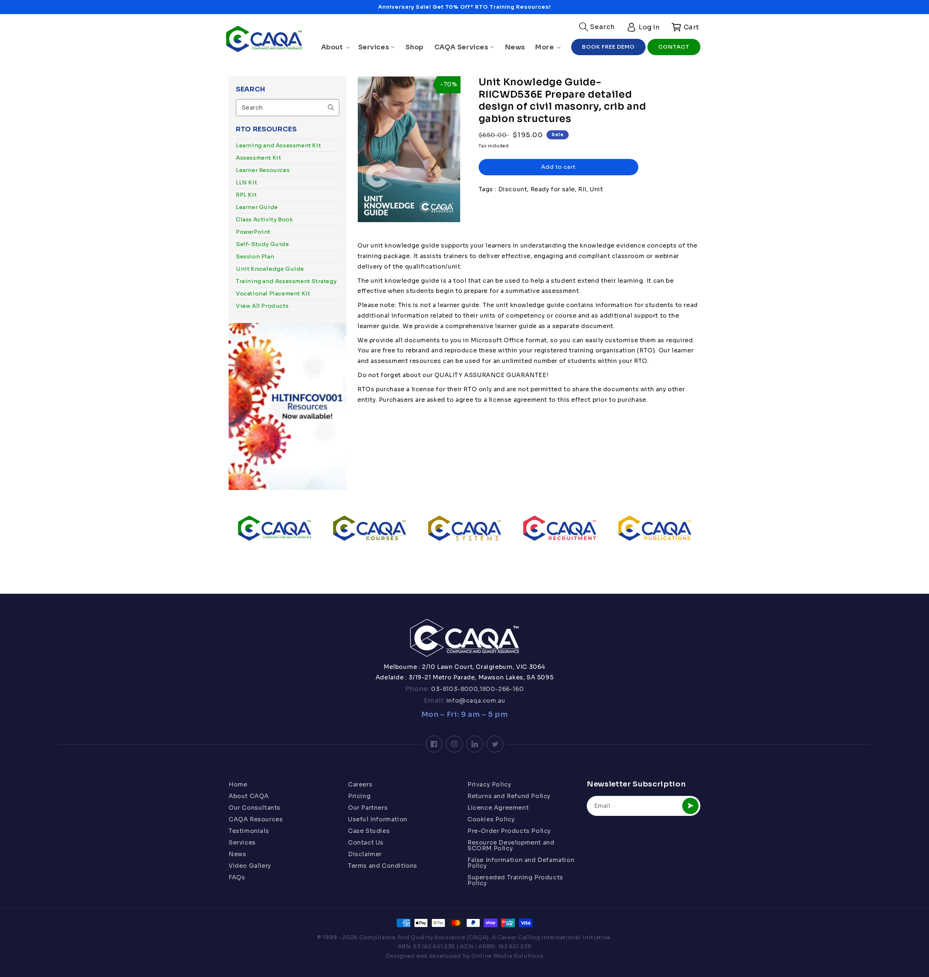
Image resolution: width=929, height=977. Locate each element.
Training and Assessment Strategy (286, 281)
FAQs (237, 877)
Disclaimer (365, 854)
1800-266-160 (502, 689)
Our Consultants (255, 808)
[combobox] (287, 107)
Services (242, 842)
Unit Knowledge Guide (270, 268)
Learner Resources (263, 170)
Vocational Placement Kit (273, 293)
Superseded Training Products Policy (515, 880)
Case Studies (369, 831)
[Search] (331, 107)
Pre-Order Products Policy (509, 831)
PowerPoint (253, 231)
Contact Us (366, 842)
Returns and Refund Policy (509, 796)
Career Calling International (539, 937)
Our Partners (368, 808)
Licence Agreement (498, 808)
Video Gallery (250, 866)
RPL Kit (246, 194)
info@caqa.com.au (475, 700)
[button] (597, 26)
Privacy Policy (489, 785)
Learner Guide (257, 207)
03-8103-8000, (455, 689)
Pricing (359, 796)
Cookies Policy (491, 819)
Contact (673, 46)
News (237, 854)
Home (238, 785)
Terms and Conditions (382, 866)
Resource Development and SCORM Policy (510, 845)
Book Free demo (608, 46)
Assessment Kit (258, 157)
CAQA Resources (256, 819)
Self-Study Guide (262, 244)
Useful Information (378, 819)
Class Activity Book (264, 219)
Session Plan (255, 256)
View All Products (262, 305)
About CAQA (249, 796)
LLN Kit (246, 182)
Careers (360, 785)
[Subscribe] (690, 806)
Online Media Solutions (507, 955)
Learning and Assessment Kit (278, 145)
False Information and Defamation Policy (520, 863)
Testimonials (249, 831)
